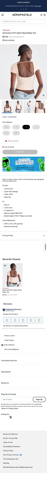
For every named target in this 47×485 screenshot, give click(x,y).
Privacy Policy (13, 408)
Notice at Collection (10, 434)
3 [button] (26, 9)
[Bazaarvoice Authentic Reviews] (12, 310)
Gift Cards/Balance (11, 349)
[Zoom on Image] (43, 95)
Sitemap (6, 463)
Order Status (9, 340)
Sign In (18, 169)
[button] (7, 320)
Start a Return (8, 345)
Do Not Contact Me (10, 438)
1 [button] (21, 9)
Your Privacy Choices (11, 455)
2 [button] (23, 9)
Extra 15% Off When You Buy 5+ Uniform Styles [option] (23, 6)
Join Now (31, 169)
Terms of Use (8, 442)
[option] (23, 71)
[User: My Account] (41, 15)
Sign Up (39, 399)
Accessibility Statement (11, 447)
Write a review (8, 40)
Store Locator (9, 336)
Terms (3, 408)
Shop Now (38, 6)
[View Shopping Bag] (45, 15)
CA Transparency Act (10, 459)
